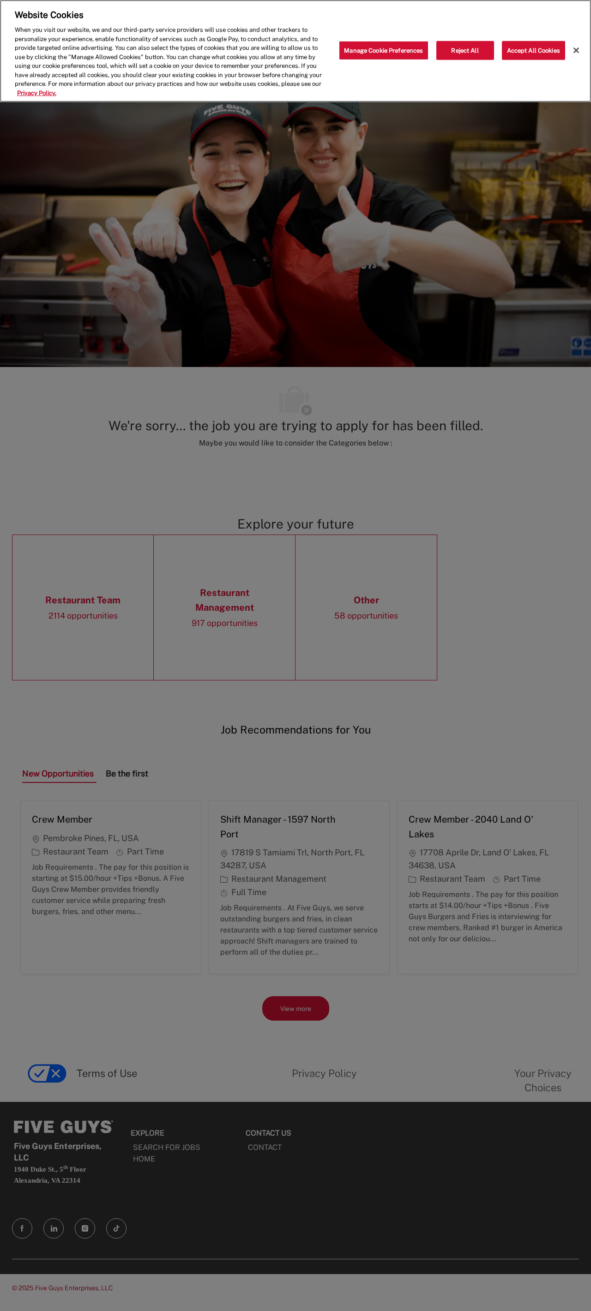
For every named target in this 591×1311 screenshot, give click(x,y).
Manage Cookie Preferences (383, 50)
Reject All (464, 50)
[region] (295, 51)
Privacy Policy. (36, 93)
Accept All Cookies (533, 50)
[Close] (576, 50)
